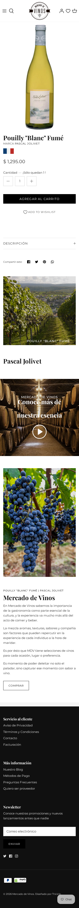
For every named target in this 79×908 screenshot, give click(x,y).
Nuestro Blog (13, 769)
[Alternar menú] (4, 10)
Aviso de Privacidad (18, 725)
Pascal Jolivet (27, 143)
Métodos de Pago (16, 776)
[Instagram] (16, 856)
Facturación (12, 744)
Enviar (14, 843)
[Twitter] (4, 856)
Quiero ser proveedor (19, 788)
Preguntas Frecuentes (20, 782)
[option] (39, 77)
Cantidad (24, 172)
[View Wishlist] (68, 11)
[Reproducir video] (39, 432)
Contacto (10, 738)
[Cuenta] (60, 10)
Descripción (15, 243)
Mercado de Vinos (23, 893)
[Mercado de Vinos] (39, 11)
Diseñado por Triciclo (48, 893)
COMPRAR (16, 685)
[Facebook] (10, 856)
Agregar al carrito (39, 199)
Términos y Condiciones (21, 732)
